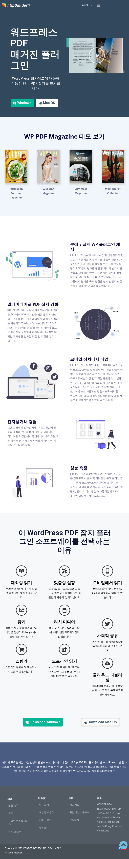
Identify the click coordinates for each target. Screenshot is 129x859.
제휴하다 (43, 827)
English (85, 5)
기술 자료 (74, 804)
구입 (10, 813)
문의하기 (74, 820)
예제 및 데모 (14, 832)
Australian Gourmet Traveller (16, 193)
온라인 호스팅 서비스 (18, 823)
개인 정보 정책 (46, 812)
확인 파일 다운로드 (79, 812)
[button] (98, 5)
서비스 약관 (45, 820)
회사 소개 (44, 804)
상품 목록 (13, 805)
